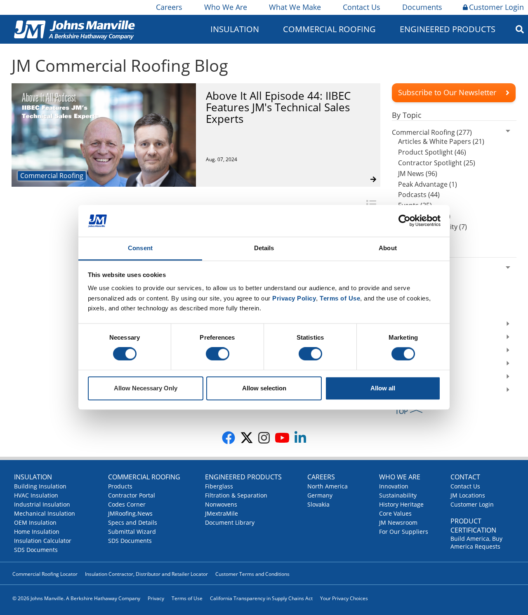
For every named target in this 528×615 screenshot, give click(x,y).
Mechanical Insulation (44, 513)
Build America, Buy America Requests (476, 542)
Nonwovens (221, 504)
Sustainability (398, 495)
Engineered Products (243, 476)
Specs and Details (132, 522)
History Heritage (401, 504)
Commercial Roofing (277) (432, 132)
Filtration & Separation (236, 495)
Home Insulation (36, 531)
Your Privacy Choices (344, 598)
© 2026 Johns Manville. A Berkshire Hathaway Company (76, 598)
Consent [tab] (140, 247)
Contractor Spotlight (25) (436, 162)
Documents (422, 7)
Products (120, 486)
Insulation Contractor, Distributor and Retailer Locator (146, 573)
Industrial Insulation (42, 504)
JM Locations (467, 495)
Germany (319, 495)
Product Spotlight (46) (432, 152)
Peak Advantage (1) (427, 184)
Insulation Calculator (42, 541)
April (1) (410, 310)
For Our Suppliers (403, 531)
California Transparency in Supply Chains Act (261, 598)
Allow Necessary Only (145, 388)
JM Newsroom (398, 522)
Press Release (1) (424, 216)
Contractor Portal (131, 495)
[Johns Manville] (74, 29)
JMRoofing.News (130, 513)
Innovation (393, 486)
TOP (401, 411)
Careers (169, 7)
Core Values (395, 513)
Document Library (230, 522)
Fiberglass (219, 486)
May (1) (409, 299)
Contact (465, 476)
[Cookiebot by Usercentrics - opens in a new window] (404, 221)
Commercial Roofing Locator (45, 573)
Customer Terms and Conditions (252, 573)
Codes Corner (127, 504)
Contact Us (361, 7)
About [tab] (388, 247)
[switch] (217, 354)
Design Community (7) (432, 226)
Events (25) (415, 205)
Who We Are (225, 7)
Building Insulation (40, 486)
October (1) (415, 277)
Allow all (382, 388)
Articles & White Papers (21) (441, 141)
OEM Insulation (35, 522)
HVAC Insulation (36, 495)
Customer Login (496, 7)
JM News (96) (417, 173)
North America (327, 486)
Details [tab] (264, 247)
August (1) (413, 288)
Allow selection (264, 388)
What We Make (295, 7)
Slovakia (318, 504)
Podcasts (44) (419, 194)
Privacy (156, 598)
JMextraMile (221, 513)
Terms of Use (187, 598)
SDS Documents (36, 550)
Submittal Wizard (132, 531)
